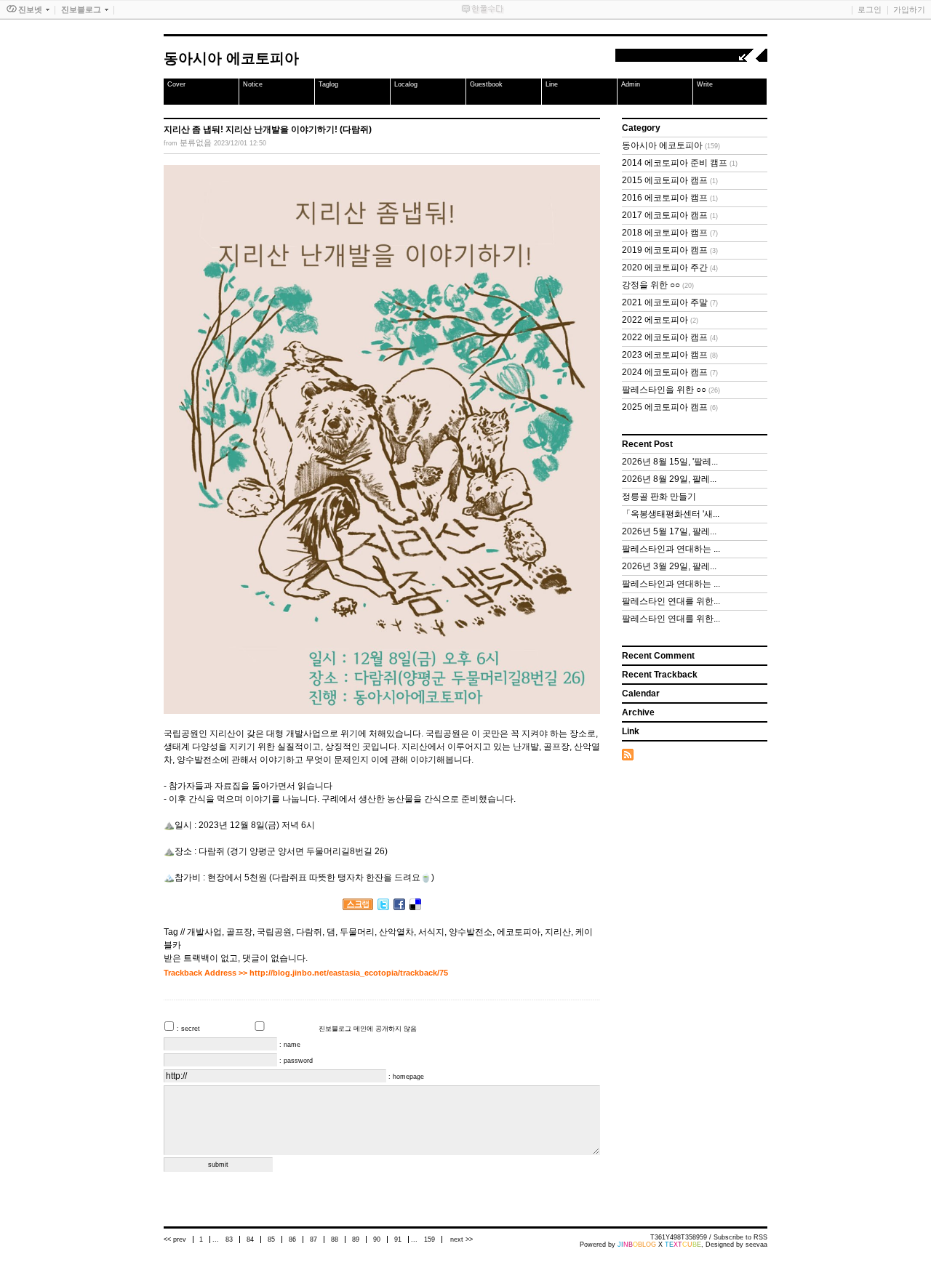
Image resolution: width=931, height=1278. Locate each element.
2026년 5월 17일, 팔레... (669, 531)
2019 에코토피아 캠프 (670, 250)
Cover (176, 84)
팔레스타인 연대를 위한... (671, 601)
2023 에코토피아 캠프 (670, 355)
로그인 (870, 9)
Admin (630, 84)
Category (641, 128)
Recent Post (647, 444)
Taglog (328, 84)
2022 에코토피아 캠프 (670, 337)
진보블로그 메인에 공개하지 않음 (368, 1028)
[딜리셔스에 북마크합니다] (415, 907)
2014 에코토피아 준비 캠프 (680, 163)
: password (296, 1060)
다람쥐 (309, 932)
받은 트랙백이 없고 (201, 958)
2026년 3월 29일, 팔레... (669, 566)
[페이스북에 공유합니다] (399, 907)
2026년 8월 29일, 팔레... (669, 479)
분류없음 (196, 142)
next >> (461, 1239)
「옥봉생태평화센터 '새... (670, 514)
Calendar (641, 693)
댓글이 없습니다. (275, 958)
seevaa (756, 1244)
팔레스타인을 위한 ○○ (671, 390)
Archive (638, 712)
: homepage (406, 1076)
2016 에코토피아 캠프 (670, 198)
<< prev (176, 1239)
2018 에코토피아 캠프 (670, 233)
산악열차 (396, 932)
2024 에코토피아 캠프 (670, 372)
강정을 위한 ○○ (658, 285)
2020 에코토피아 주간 (670, 267)
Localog (405, 84)
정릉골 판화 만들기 (659, 496)
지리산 (558, 932)
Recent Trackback (660, 675)
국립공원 (274, 932)
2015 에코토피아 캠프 (670, 180)
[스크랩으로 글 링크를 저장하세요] (358, 907)
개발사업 (204, 932)
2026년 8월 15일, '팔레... (670, 462)
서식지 (431, 932)
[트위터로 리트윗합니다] (383, 907)
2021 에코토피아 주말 (670, 302)
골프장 (239, 932)
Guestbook (486, 84)
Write (705, 84)
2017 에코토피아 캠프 (670, 215)
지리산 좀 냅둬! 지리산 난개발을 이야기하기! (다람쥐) (268, 129)
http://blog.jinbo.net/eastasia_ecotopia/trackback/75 (348, 972)
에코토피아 (518, 932)
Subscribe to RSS (740, 1237)
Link (630, 731)
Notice (253, 84)
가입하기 (909, 9)
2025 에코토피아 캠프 (670, 407)
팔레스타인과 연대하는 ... (671, 549)
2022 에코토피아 (660, 320)
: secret (189, 1028)
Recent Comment (658, 656)
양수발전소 (470, 932)
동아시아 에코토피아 (231, 58)
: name (289, 1044)
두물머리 (357, 932)
